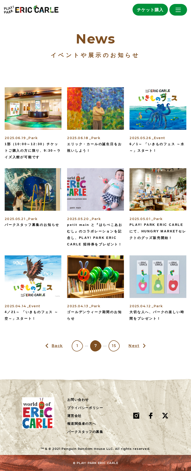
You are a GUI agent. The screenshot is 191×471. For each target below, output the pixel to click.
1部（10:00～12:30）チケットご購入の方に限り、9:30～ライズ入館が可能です (33, 150)
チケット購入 (150, 9)
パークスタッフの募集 (85, 432)
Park (33, 138)
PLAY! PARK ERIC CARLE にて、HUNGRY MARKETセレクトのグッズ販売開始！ (158, 231)
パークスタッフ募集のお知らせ (32, 225)
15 (114, 346)
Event (159, 138)
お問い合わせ (78, 399)
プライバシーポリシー (85, 408)
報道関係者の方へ (81, 423)
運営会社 (74, 416)
